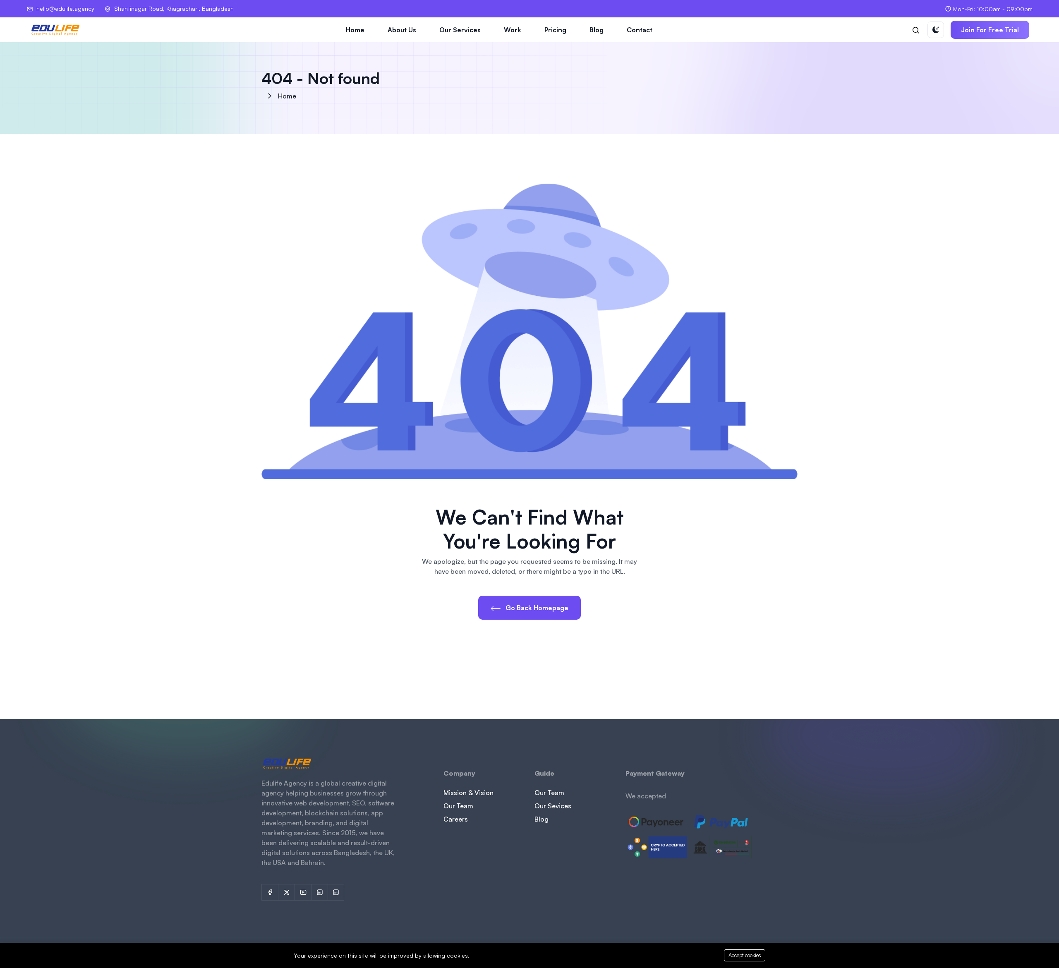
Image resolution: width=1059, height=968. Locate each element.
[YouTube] (303, 892)
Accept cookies (744, 955)
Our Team (458, 806)
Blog (596, 30)
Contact (639, 30)
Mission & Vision (468, 792)
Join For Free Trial (990, 30)
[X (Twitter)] (286, 892)
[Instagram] (319, 892)
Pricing (555, 30)
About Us (402, 30)
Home (355, 30)
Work (512, 30)
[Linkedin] (336, 892)
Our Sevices (552, 806)
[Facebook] (269, 892)
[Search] (916, 29)
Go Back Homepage (536, 608)
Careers (455, 819)
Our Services (460, 30)
